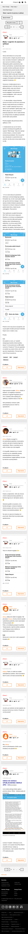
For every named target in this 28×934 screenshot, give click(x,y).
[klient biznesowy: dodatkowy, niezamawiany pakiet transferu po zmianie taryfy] (20, 22)
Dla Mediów (3, 895)
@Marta (5, 671)
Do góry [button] (5, 874)
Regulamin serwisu (15, 924)
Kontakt (15, 893)
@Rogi (17, 390)
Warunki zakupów (5, 926)
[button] (25, 34)
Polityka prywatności (15, 926)
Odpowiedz (21, 367)
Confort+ (16, 919)
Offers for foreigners (5, 931)
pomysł (15, 357)
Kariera (15, 895)
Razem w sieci (4, 914)
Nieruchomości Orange (20, 928)
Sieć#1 (10, 912)
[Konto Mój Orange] (11, 22)
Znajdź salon (17, 882)
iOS (10, 357)
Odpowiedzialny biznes (18, 912)
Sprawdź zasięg (17, 884)
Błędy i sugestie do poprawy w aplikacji (14, 43)
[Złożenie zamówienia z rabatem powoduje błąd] (18, 22)
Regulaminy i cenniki (5, 885)
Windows (5, 359)
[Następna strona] (22, 27)
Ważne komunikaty (5, 924)
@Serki (10, 619)
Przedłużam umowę (5, 884)
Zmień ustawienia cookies (15, 914)
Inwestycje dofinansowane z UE (18, 931)
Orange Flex (3, 912)
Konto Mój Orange (7, 10)
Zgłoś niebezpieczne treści (6, 917)
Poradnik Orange (4, 921)
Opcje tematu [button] (6, 17)
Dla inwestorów (4, 893)
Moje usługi (14, 6)
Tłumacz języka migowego (6, 919)
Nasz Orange (6, 6)
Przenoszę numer (5, 882)
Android (5, 357)
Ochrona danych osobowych (7, 928)
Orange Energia (14, 921)
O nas (15, 891)
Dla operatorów (4, 891)
